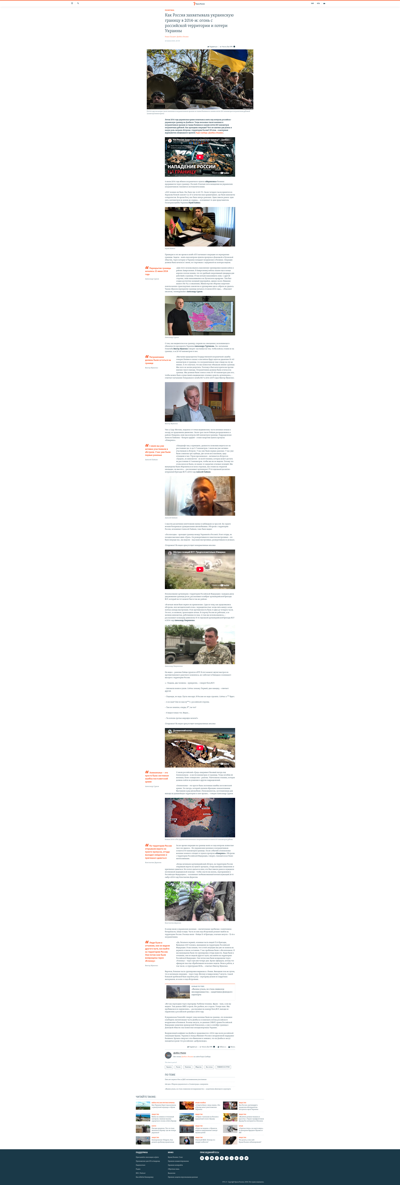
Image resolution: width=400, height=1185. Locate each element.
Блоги (154, 1126)
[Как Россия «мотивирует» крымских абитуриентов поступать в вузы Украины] (230, 1106)
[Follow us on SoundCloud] (232, 1158)
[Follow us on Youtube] (212, 1158)
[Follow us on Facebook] (202, 1158)
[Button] (212, 46)
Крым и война (200, 1103)
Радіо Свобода (201, 133)
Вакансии (171, 1173)
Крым (241, 1126)
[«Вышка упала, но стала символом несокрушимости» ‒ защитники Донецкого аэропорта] (178, 992)
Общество (242, 1103)
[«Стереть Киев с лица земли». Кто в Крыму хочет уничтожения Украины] (186, 1106)
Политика (169, 10)
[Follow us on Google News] (222, 1158)
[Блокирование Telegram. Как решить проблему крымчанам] (143, 1140)
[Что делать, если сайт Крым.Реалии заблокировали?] (230, 1140)
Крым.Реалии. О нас (175, 1157)
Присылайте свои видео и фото (147, 1157)
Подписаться (140, 1165)
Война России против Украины (163, 1103)
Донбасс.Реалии (183, 37)
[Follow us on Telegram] (227, 1158)
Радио (138, 1169)
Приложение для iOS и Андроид (148, 1161)
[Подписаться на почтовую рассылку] (246, 1158)
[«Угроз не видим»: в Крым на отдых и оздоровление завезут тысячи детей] (186, 1129)
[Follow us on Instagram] (217, 1158)
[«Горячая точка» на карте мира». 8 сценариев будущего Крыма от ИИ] (230, 1129)
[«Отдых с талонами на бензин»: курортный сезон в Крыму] (186, 1117)
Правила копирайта (175, 1165)
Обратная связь (173, 1169)
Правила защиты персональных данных (183, 1177)
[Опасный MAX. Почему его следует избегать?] (186, 1140)
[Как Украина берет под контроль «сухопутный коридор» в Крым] (143, 1106)
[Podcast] (241, 1158)
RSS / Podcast (140, 1173)
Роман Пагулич (170, 37)
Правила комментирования (178, 1161)
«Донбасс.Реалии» (215, 133)
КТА (318, 3)
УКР (312, 3)
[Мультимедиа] (324, 3)
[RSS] (237, 1158)
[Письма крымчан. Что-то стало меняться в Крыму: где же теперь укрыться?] (143, 1129)
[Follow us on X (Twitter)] (207, 1158)
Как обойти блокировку (144, 1177)
